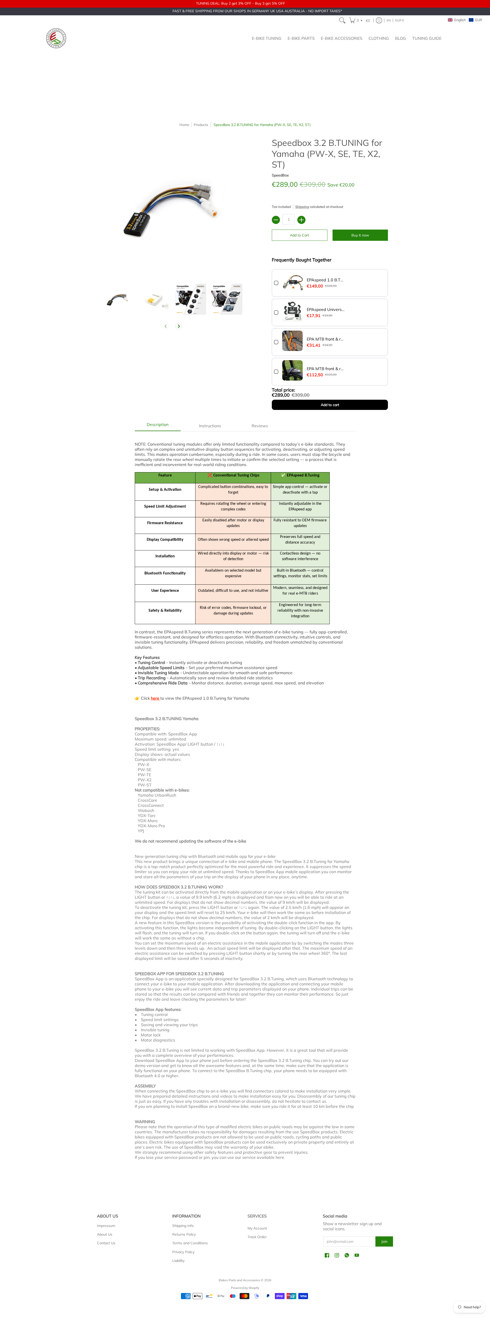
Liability (178, 1260)
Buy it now (360, 235)
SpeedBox (280, 175)
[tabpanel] (245, 803)
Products (201, 124)
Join (384, 1241)
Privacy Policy (183, 1252)
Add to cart (330, 405)
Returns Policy (184, 1234)
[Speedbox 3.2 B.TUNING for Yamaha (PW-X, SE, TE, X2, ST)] (117, 299)
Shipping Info (183, 1225)
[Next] (179, 326)
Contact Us (106, 1243)
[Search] (342, 20)
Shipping (302, 207)
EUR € (399, 20)
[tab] (158, 426)
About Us (104, 1234)
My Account (257, 1228)
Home (184, 124)
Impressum (106, 1225)
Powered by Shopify (245, 1288)
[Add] (301, 220)
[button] (360, 20)
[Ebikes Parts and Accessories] (56, 38)
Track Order (257, 1237)
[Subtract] (276, 220)
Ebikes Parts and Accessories (239, 1280)
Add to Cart (299, 235)
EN (389, 20)
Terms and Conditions (190, 1243)
